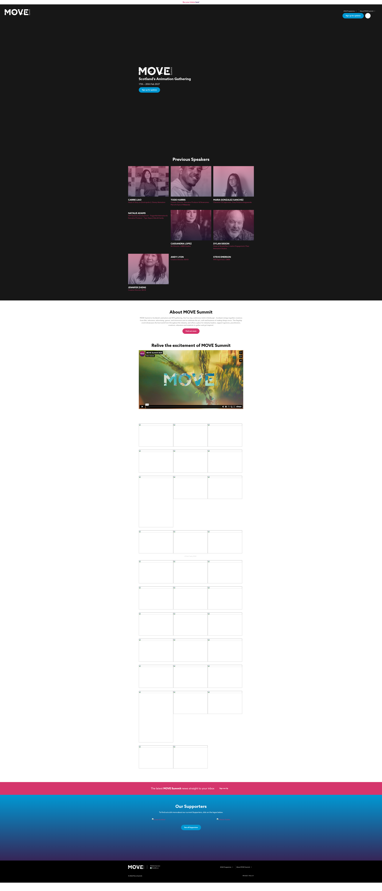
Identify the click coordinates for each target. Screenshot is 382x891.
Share (368, 15)
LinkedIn (252, 871)
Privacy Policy (248, 876)
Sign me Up (223, 788)
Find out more (191, 331)
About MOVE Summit (366, 11)
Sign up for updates (353, 16)
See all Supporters (191, 827)
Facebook (248, 871)
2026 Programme (349, 11)
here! (197, 2)
